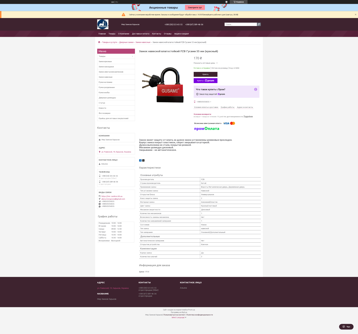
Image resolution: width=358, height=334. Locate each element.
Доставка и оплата (140, 34)
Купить (206, 74)
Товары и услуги (109, 42)
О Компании (123, 34)
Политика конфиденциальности (200, 315)
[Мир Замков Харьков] (107, 24)
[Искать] (259, 24)
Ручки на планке (105, 82)
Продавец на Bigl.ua (179, 312)
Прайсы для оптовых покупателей (113, 118)
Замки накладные (106, 67)
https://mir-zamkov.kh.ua (112, 196)
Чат (348, 327)
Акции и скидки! (181, 34)
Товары (112, 34)
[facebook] (140, 161)
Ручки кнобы (104, 92)
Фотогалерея (104, 113)
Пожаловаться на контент (174, 315)
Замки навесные (143, 42)
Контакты (156, 34)
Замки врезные (105, 61)
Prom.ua (191, 310)
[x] (143, 161)
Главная (102, 34)
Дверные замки (126, 42)
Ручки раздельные (107, 87)
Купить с (200, 81)
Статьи (102, 103)
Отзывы (167, 34)
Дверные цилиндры (107, 98)
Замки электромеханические (111, 72)
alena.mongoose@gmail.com (113, 199)
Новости (102, 108)
